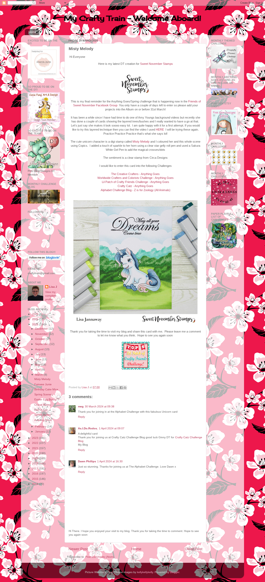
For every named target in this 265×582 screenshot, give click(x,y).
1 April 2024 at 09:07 (111, 428)
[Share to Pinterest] (125, 388)
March (39, 374)
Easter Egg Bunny (45, 399)
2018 (35, 463)
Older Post (193, 549)
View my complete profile (50, 296)
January (40, 431)
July (38, 354)
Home (32, 32)
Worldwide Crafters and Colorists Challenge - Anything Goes (135, 177)
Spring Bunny (42, 414)
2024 (35, 324)
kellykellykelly (145, 572)
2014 (35, 483)
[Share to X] (118, 388)
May (38, 364)
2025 (35, 319)
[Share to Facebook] (121, 388)
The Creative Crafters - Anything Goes (135, 174)
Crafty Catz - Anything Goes (135, 186)
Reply (81, 416)
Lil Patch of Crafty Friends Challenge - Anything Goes (135, 182)
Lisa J (53, 286)
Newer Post (78, 549)
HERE (160, 129)
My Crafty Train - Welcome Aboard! (132, 18)
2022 (35, 443)
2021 (35, 448)
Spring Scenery (43, 394)
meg (81, 406)
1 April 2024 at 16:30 (110, 461)
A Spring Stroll (43, 420)
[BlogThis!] (114, 388)
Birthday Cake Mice (46, 389)
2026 (35, 314)
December (42, 328)
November (42, 334)
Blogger (174, 572)
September (42, 344)
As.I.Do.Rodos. (88, 428)
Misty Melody (141, 141)
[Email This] (110, 388)
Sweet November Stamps (156, 63)
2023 (35, 437)
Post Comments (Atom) (99, 556)
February (41, 426)
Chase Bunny (42, 404)
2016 (35, 473)
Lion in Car (41, 409)
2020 (35, 453)
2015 (35, 478)
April (38, 369)
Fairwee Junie (43, 384)
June (38, 359)
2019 (35, 458)
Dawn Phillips (87, 461)
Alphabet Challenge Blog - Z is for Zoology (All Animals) (135, 190)
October (40, 339)
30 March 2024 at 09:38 (99, 406)
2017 (35, 468)
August (39, 349)
